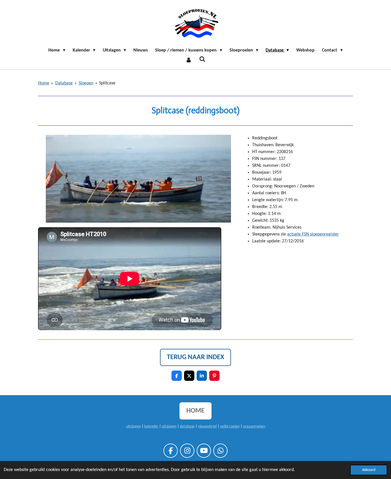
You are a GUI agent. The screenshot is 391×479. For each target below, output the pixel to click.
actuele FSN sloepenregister (313, 234)
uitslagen (133, 426)
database (187, 426)
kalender (151, 426)
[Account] (189, 60)
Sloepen (86, 83)
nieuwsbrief (207, 426)
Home (43, 83)
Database (64, 83)
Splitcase (107, 83)
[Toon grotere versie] (138, 179)
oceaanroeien (254, 426)
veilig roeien (230, 426)
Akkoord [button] (368, 470)
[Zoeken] (202, 59)
